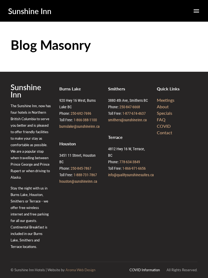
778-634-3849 (129, 161)
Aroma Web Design (80, 269)
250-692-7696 (81, 113)
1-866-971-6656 (134, 168)
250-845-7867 (81, 168)
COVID (164, 126)
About (163, 106)
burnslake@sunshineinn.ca (79, 126)
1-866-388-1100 (85, 119)
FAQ (161, 119)
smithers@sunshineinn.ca (127, 119)
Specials (164, 113)
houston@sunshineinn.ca (78, 181)
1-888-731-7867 (85, 174)
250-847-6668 (129, 106)
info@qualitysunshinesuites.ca (131, 174)
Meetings (165, 100)
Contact (164, 132)
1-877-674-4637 (134, 113)
